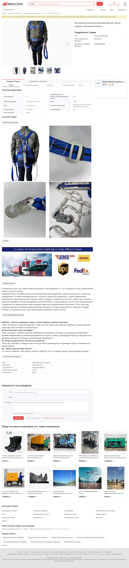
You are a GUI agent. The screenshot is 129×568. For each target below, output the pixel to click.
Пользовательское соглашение (39, 552)
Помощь (102, 10)
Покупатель (90, 10)
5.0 (103, 84)
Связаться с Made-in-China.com (77, 552)
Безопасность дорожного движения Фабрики (90, 537)
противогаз (99, 517)
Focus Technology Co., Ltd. (63, 557)
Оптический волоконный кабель (105, 511)
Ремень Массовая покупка (72, 542)
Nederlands (68, 554)
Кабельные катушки (70, 514)
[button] (86, 85)
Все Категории (8, 10)
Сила (3, 514)
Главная (4, 13)
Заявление (26, 552)
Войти (125, 5)
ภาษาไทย (95, 554)
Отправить (18, 418)
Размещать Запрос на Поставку (54, 418)
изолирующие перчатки (71, 517)
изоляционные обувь (8, 517)
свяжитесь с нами (98, 16)
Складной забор (101, 514)
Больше (4, 545)
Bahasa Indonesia (117, 554)
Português (33, 554)
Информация (107, 552)
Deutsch (61, 554)
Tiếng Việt (108, 554)
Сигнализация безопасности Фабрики (15, 542)
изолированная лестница (41, 514)
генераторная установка (9, 511)
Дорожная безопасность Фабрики (13, 537)
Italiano (55, 554)
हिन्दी (90, 554)
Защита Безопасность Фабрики (37, 537)
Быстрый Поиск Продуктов (95, 552)
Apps (111, 10)
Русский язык (47, 554)
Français (40, 554)
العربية (74, 554)
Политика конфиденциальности (58, 552)
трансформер (68, 511)
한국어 (80, 554)
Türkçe (101, 554)
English (21, 554)
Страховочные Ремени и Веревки (52, 13)
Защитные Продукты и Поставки (32, 13)
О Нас (19, 552)
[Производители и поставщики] (12, 4)
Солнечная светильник (40, 511)
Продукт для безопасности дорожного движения (45, 542)
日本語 (85, 554)
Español (27, 554)
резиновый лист (38, 517)
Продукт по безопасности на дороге (62, 537)
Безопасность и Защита (14, 13)
